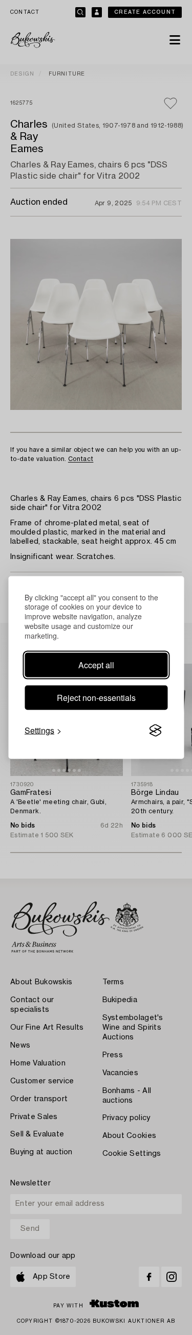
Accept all (96, 665)
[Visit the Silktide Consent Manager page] (155, 730)
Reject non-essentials (96, 697)
